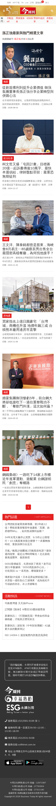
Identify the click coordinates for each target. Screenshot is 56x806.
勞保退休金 (20, 20)
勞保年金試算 (39, 20)
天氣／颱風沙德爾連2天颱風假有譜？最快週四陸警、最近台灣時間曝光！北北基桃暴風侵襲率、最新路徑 (28, 554)
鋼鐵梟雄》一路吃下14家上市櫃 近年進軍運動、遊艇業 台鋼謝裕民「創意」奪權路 (26, 479)
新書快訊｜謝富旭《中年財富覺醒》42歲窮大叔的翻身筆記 (27, 627)
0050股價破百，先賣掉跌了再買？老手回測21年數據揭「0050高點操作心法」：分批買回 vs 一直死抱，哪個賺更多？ (28, 567)
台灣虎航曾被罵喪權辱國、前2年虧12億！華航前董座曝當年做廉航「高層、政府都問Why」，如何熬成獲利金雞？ (27, 528)
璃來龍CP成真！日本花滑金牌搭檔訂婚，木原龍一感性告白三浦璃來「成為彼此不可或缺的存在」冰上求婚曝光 (27, 581)
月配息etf (10, 20)
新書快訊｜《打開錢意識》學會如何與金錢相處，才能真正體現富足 (27, 617)
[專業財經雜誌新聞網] (28, 10)
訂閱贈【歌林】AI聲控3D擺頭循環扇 (25, 609)
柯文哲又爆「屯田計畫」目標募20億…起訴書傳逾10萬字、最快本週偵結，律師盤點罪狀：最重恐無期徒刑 (28, 170)
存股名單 (50, 20)
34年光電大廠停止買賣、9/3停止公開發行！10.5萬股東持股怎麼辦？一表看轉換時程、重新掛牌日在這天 (27, 541)
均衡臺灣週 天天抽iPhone (19, 603)
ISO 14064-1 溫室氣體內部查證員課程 (26, 635)
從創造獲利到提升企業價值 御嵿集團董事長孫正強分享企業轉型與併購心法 (28, 92)
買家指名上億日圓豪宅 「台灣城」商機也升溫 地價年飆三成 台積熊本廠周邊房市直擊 (27, 325)
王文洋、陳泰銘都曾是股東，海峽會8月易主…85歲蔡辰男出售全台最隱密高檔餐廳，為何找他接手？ (28, 249)
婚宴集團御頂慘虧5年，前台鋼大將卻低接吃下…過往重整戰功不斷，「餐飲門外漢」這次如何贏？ (28, 402)
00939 (30, 18)
